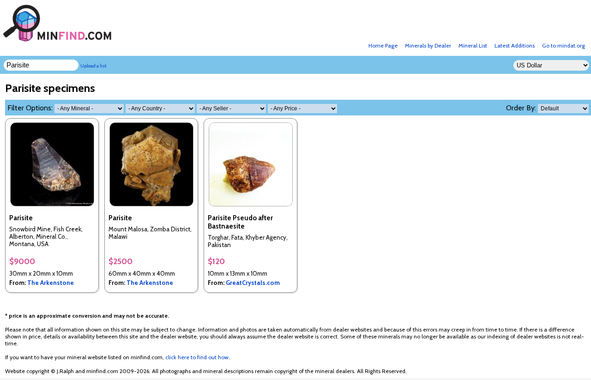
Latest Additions (515, 45)
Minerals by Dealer (428, 45)
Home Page (383, 45)
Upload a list (93, 66)
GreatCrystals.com (253, 282)
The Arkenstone (50, 282)
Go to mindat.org (563, 45)
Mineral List (472, 45)
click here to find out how (197, 357)
